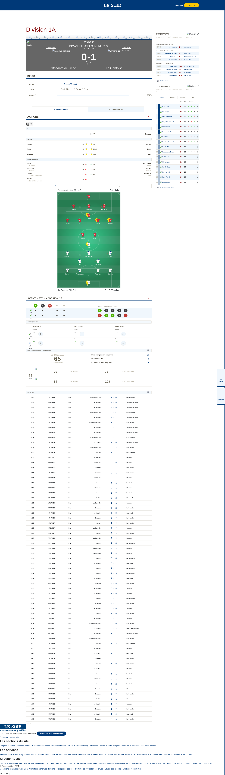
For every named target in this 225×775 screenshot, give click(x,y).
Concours (67, 754)
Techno (47, 746)
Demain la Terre (105, 746)
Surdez (148, 134)
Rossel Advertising (14, 763)
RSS (60, 754)
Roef (149, 149)
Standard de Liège (63, 68)
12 (113, 37)
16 (145, 37)
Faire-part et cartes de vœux (137, 754)
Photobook (154, 754)
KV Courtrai (187, 59)
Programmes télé (26, 754)
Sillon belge (119, 763)
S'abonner (191, 5)
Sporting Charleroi (171, 53)
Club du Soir (39, 754)
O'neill (29, 144)
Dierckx (32, 171)
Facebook (177, 763)
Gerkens (147, 173)
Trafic (10, 754)
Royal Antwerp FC (190, 56)
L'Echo (51, 763)
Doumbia (30, 168)
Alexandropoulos (35, 176)
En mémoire (108, 763)
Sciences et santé (58, 746)
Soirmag (84, 746)
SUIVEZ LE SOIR (163, 763)
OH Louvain (187, 75)
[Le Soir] (112, 5)
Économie (18, 746)
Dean (149, 154)
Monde (11, 746)
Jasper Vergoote (71, 84)
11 (106, 37)
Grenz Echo (67, 763)
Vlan (89, 763)
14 (129, 37)
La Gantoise (114, 68)
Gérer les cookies (184, 754)
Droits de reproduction (132, 769)
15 (137, 37)
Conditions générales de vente (42, 769)
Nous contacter (51, 754)
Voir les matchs (164, 81)
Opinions (40, 746)
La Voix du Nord (79, 763)
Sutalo (29, 178)
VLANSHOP (149, 763)
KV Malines (187, 47)
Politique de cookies (65, 769)
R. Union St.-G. (172, 72)
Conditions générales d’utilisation (14, 769)
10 (98, 37)
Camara (32, 166)
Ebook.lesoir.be (99, 754)
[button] (29, 5)
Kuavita (30, 154)
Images (116, 746)
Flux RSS (207, 763)
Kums (148, 176)
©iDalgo (28, 723)
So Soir (77, 746)
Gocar (89, 754)
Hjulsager (147, 163)
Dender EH (173, 56)
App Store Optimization (134, 763)
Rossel (3, 763)
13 (121, 37)
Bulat (29, 149)
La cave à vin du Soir (115, 754)
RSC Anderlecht (189, 66)
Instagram (196, 763)
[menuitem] (221, 377)
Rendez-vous (97, 763)
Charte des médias (113, 769)
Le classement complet (167, 187)
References (28, 763)
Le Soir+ (70, 746)
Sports (26, 746)
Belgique (3, 746)
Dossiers (144, 746)
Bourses (3, 754)
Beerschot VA (173, 59)
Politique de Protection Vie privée (89, 769)
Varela (148, 171)
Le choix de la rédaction (129, 746)
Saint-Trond (187, 53)
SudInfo (58, 763)
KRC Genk (173, 66)
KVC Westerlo (173, 47)
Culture (32, 746)
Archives (152, 746)
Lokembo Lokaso (35, 181)
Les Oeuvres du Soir (168, 754)
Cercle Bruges (172, 75)
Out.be (45, 763)
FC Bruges (187, 72)
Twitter (187, 763)
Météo (15, 754)
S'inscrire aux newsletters (51, 734)
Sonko (148, 168)
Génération (93, 746)
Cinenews (37, 763)
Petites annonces (79, 754)
